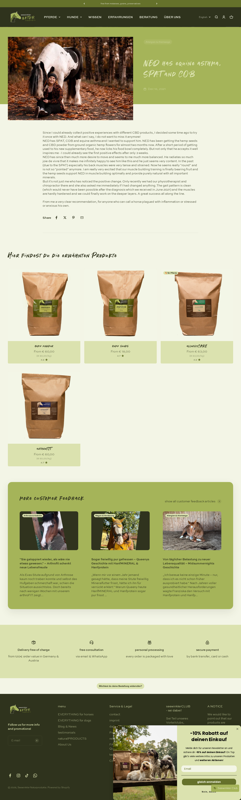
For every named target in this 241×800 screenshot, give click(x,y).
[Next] (156, 3)
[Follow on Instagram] (18, 775)
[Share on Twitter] (65, 217)
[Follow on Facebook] (10, 775)
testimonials (66, 733)
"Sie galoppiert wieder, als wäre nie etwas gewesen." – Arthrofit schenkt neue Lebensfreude (45, 563)
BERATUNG (148, 17)
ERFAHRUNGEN (120, 17)
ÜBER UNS (172, 17)
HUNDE (73, 17)
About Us (64, 744)
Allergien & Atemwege (158, 41)
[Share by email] (82, 217)
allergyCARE (197, 346)
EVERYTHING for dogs (74, 720)
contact (114, 714)
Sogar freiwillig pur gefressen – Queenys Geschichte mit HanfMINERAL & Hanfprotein (120, 563)
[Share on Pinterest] (73, 217)
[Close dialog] (237, 729)
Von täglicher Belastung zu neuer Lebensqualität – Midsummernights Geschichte (188, 563)
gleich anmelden (209, 782)
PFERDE (50, 17)
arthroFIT (44, 449)
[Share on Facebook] (56, 217)
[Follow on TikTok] (27, 775)
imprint (114, 720)
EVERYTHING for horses (76, 714)
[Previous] (84, 3)
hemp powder (44, 346)
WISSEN (94, 17)
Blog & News (67, 726)
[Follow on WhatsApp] (35, 775)
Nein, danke (209, 792)
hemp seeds (120, 346)
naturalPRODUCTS (72, 739)
